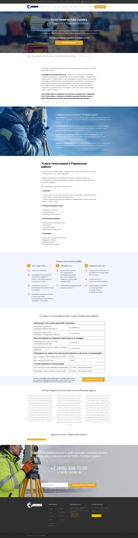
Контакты (89, 6)
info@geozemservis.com (53, 1)
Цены (71, 6)
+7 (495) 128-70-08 (32, 1)
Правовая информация (87, 1)
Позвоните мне (96, 515)
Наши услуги (65, 6)
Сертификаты (82, 6)
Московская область (76, 1)
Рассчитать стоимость (93, 379)
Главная (54, 6)
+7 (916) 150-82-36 (41, 1)
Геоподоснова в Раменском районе (36, 439)
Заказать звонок (100, 6)
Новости (76, 6)
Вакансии (97, 1)
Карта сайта (62, 519)
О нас (59, 6)
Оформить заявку (69, 43)
